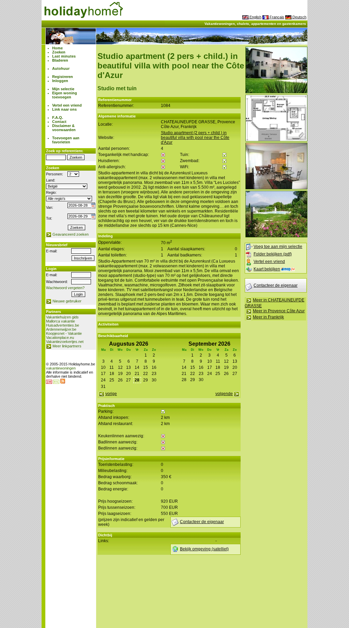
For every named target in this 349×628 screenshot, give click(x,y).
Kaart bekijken (267, 269)
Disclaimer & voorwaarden (64, 128)
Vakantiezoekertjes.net (65, 342)
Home (57, 48)
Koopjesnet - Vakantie (64, 333)
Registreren (62, 77)
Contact (59, 122)
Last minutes (64, 56)
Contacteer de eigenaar (276, 285)
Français (276, 17)
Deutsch (298, 17)
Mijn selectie (63, 89)
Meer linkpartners (66, 346)
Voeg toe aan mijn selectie (278, 246)
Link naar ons (64, 109)
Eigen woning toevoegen (64, 95)
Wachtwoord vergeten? (65, 288)
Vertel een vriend (67, 105)
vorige (111, 393)
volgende (224, 393)
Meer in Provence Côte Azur (279, 311)
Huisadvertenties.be (62, 325)
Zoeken (58, 52)
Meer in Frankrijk (268, 317)
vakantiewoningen (61, 368)
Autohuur (61, 68)
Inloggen (60, 81)
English (254, 17)
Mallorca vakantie (60, 321)
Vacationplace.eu (60, 337)
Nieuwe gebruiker (66, 301)
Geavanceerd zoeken (70, 234)
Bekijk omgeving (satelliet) (204, 549)
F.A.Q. (57, 117)
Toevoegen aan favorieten (65, 140)
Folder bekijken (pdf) (273, 254)
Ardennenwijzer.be (61, 329)
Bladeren (60, 60)
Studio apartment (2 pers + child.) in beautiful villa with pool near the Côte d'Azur (195, 137)
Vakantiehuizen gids (62, 317)
